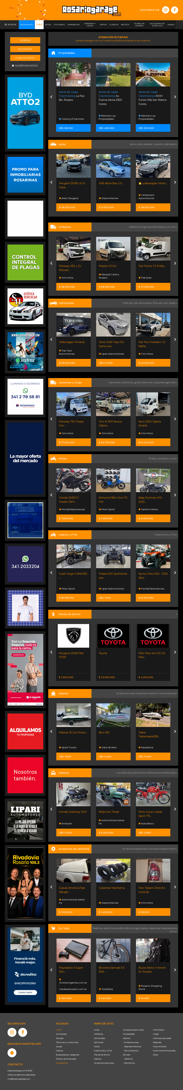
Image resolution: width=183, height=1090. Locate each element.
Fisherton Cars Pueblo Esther (153, 822)
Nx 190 (143, 497)
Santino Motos (109, 509)
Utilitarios (98, 1034)
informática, (125, 928)
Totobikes (67, 989)
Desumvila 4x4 (69, 198)
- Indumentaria (159, 1046)
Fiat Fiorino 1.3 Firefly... (112, 266)
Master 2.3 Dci (68, 266)
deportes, (155, 928)
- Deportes (156, 1042)
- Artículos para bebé (161, 1038)
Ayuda (59, 1046)
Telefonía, (98, 928)
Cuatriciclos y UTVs (103, 1050)
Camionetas (99, 1038)
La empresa (61, 1034)
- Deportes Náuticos (132, 1046)
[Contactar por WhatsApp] (25, 174)
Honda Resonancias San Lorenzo (151, 587)
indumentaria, (169, 928)
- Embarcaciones (131, 1042)
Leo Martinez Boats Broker (151, 746)
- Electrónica (129, 1063)
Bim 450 (64, 732)
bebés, (145, 928)
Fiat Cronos (145, 653)
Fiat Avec (106, 277)
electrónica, (111, 928)
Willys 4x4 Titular (69, 811)
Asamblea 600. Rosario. (153, 96)
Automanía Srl (149, 433)
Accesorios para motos (162, 848)
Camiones (98, 1042)
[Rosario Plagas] (25, 262)
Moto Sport (68, 509)
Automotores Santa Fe (71, 822)
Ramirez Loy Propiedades (67, 117)
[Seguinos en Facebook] (174, 10)
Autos (96, 1030)
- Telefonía (128, 1059)
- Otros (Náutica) (130, 1050)
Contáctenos (62, 1063)
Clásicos (97, 1059)
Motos (97, 1046)
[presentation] (51, 97)
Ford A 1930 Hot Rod (152, 811)
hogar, (137, 928)
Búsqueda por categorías (67, 1054)
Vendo (145, 353)
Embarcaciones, (126, 693)
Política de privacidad (66, 1059)
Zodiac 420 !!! (147, 732)
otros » (173, 931)
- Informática (158, 1030)
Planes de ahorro (102, 1054)
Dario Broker (69, 747)
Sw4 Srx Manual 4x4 (151, 342)
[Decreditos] (25, 964)
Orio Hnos (107, 353)
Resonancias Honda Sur (151, 508)
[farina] (25, 458)
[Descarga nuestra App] (12, 1052)
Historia (59, 1050)
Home (59, 1030)
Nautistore (107, 747)
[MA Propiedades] (25, 775)
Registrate (25, 49)
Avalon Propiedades (153, 118)
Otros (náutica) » (168, 693)
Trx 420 (143, 573)
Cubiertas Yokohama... (72, 888)
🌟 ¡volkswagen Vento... (113, 183)
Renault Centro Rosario (69, 276)
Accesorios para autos (104, 1063)
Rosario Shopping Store (110, 987)
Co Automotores (151, 277)
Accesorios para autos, (135, 848)
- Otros (155, 1054)
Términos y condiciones (67, 1042)
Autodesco (107, 823)
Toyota (63, 653)
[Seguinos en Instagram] (165, 9)
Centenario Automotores (107, 197)
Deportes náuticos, (147, 693)
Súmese (59, 1038)
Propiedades (129, 1034)
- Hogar (155, 1034)
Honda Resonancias (112, 588)
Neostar (145, 198)
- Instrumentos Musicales (163, 1050)
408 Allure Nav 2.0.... (71, 183)
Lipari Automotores (72, 353)
